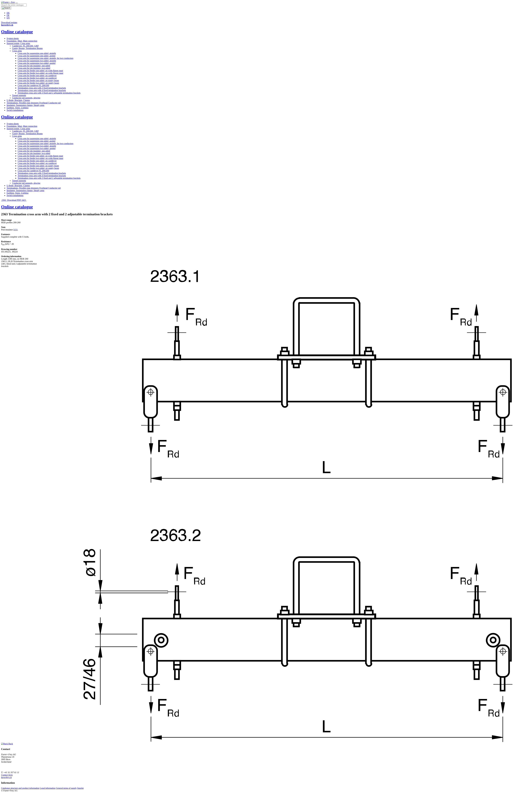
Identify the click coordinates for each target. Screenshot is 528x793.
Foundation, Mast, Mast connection (22, 41)
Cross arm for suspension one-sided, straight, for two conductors (45, 58)
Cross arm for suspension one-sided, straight (37, 53)
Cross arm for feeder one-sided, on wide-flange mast (40, 70)
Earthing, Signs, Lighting (17, 108)
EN (8, 18)
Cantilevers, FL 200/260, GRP (25, 46)
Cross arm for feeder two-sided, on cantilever (37, 78)
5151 (15, 229)
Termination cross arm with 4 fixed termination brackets (42, 90)
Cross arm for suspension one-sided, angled (36, 56)
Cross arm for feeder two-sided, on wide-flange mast (40, 73)
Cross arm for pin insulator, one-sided (34, 65)
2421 (24, 200)
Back (10, 744)
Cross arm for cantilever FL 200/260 (33, 85)
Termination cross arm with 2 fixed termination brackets (42, 88)
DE (8, 13)
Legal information (47, 788)
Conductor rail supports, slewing (26, 98)
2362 (4, 200)
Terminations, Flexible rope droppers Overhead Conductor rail (34, 103)
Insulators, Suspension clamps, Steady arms (25, 105)
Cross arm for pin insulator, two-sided (34, 68)
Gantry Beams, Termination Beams (27, 48)
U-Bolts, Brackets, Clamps (18, 100)
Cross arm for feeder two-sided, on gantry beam (38, 83)
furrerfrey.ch (6, 777)
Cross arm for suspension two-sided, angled (36, 63)
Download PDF (14, 200)
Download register (9, 22)
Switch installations (15, 110)
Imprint (80, 788)
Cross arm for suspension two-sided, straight (37, 61)
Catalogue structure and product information (20, 788)
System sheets (13, 38)
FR (8, 15)
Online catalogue (17, 31)
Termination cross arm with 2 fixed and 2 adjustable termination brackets (49, 93)
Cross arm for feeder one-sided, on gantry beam (38, 80)
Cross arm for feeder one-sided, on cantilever (37, 75)
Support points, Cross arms (18, 43)
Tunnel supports (19, 95)
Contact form (7, 775)
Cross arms (17, 51)
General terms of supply (66, 788)
